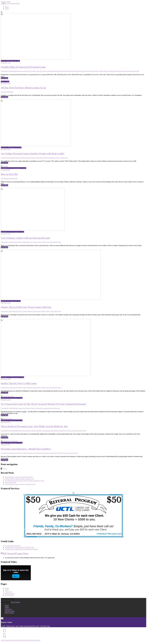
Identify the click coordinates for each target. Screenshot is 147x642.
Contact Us (8, 592)
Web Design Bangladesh (8, 640)
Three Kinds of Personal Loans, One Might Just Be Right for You (34, 426)
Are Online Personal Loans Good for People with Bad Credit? (32, 153)
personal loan (55, 71)
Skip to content (5, 1)
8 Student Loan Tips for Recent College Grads (19, 547)
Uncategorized (5, 170)
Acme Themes (15, 602)
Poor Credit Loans (100, 71)
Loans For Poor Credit (43, 71)
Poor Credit (90, 71)
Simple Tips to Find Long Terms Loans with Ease (26, 307)
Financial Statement (7, 92)
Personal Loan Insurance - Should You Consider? (26, 449)
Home (7, 7)
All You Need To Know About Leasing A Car (23, 87)
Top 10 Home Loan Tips (12, 545)
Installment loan (17, 71)
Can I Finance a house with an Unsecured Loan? (25, 238)
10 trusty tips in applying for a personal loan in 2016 (21, 549)
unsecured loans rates (132, 71)
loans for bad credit (29, 71)
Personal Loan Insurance (67, 71)
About (7, 8)
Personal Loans (5, 63)
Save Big (110, 71)
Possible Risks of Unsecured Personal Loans (23, 67)
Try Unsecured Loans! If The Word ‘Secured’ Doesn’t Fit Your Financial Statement (43, 404)
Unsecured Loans (6, 71)
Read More (4, 78)
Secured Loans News (17, 553)
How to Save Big (9, 174)
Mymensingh (36, 640)
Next (4, 468)
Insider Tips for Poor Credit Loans (19, 383)
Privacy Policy (9, 595)
